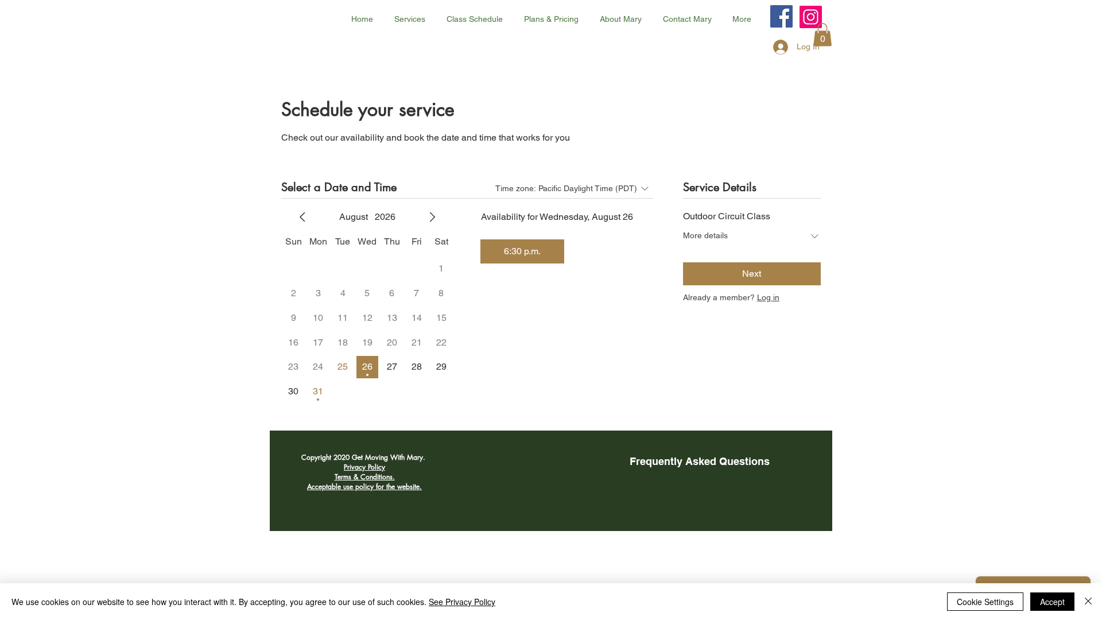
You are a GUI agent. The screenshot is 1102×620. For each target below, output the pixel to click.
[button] (822, 34)
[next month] (432, 217)
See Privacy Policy (462, 601)
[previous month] (302, 217)
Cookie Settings (985, 601)
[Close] (1088, 601)
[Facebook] (781, 16)
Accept (1052, 601)
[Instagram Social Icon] (811, 17)
